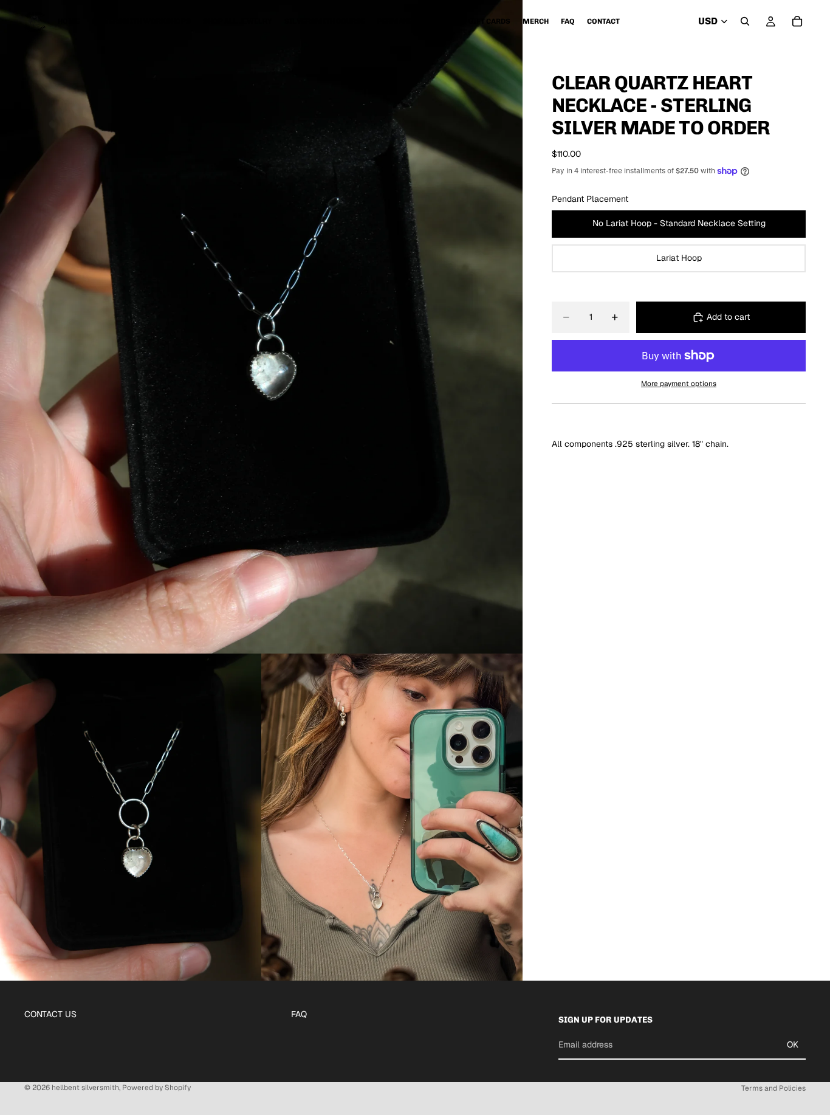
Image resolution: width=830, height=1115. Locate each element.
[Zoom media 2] (130, 817)
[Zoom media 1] (261, 327)
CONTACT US (50, 1014)
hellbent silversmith (85, 1088)
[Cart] (797, 21)
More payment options (678, 383)
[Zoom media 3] (392, 817)
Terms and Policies (773, 1088)
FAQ (299, 1014)
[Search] (745, 21)
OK (792, 1044)
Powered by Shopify (156, 1088)
